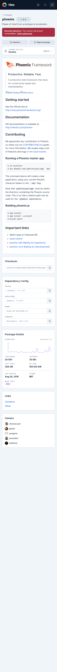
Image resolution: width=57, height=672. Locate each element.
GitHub (8, 406)
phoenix (8, 19)
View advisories (24, 33)
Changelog (10, 402)
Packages (8, 15)
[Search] (45, 5)
